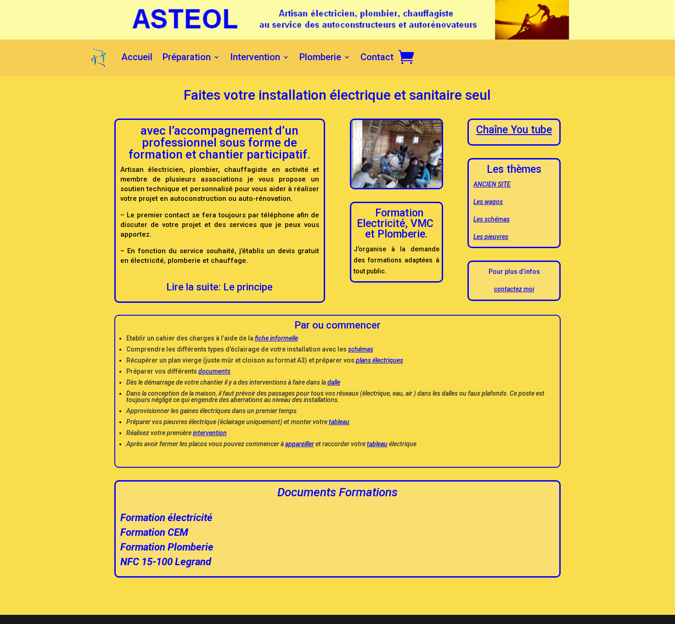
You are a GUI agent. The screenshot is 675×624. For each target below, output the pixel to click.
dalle (333, 382)
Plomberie (320, 56)
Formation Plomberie (167, 547)
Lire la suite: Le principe (219, 287)
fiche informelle (276, 338)
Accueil (136, 56)
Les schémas (491, 219)
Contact (377, 56)
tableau (339, 421)
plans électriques (379, 360)
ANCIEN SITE (492, 184)
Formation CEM (154, 532)
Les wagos (488, 201)
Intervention (255, 56)
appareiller (299, 444)
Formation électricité (166, 517)
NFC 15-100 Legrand (165, 561)
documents (214, 371)
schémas (360, 349)
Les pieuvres (490, 236)
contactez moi (514, 289)
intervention (210, 433)
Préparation (187, 56)
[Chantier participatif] (396, 187)
